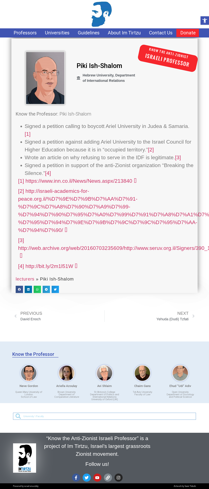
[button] (19, 289)
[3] (178, 157)
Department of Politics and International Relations (104, 396)
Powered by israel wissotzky (26, 486)
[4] (48, 173)
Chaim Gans (142, 386)
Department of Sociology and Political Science (180, 396)
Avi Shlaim (104, 386)
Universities (57, 33)
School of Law (29, 397)
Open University (180, 392)
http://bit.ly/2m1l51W (49, 266)
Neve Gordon (29, 386)
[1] (28, 134)
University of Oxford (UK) (104, 399)
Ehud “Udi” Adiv (180, 386)
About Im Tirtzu (124, 33)
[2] (151, 150)
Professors (25, 33)
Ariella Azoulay (66, 386)
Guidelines (89, 33)
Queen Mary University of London (28, 393)
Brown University (67, 392)
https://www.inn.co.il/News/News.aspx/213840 (78, 181)
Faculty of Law (142, 394)
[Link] (108, 478)
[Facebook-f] (76, 478)
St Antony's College (104, 392)
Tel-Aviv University (142, 392)
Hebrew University (98, 75)
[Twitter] (87, 478)
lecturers (25, 279)
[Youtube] (97, 478)
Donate (188, 33)
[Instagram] (118, 478)
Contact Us (161, 33)
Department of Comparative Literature (66, 396)
